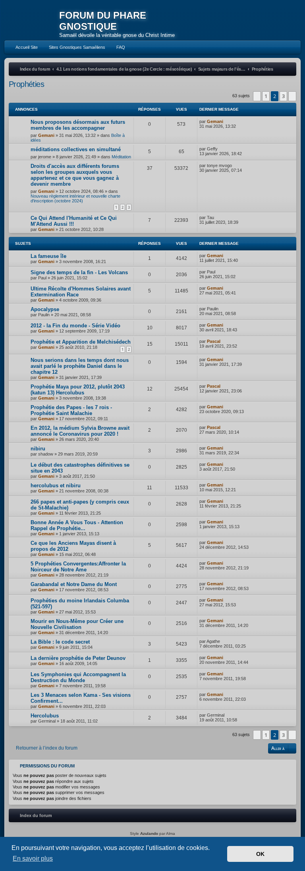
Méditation (121, 156)
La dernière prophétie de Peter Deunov (78, 658)
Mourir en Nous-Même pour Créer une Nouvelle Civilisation (77, 624)
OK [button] (260, 854)
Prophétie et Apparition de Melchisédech (81, 342)
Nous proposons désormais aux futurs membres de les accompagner (78, 125)
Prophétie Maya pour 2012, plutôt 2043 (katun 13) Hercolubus (78, 390)
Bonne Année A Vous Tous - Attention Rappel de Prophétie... (77, 525)
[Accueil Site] (271, 20)
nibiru (38, 449)
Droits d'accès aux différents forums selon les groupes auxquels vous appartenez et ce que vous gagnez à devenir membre (75, 175)
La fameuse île (48, 256)
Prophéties (26, 84)
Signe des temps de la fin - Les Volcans (79, 272)
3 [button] (283, 96)
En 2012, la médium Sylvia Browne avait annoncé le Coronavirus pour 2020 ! (80, 431)
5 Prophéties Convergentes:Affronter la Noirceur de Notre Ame (78, 567)
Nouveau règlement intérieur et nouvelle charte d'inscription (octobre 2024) (75, 198)
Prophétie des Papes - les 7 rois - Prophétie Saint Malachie (71, 410)
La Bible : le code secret (60, 642)
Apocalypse (45, 309)
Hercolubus (45, 716)
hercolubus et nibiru (56, 485)
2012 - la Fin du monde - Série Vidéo (75, 326)
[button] (257, 96)
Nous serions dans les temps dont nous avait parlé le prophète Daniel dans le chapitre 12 (80, 366)
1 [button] (265, 96)
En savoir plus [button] (33, 858)
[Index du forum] (31, 21)
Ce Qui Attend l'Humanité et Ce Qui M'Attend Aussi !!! (74, 221)
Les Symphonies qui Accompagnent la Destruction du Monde (78, 677)
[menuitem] (23, 47)
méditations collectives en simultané (76, 149)
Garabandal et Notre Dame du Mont (74, 584)
